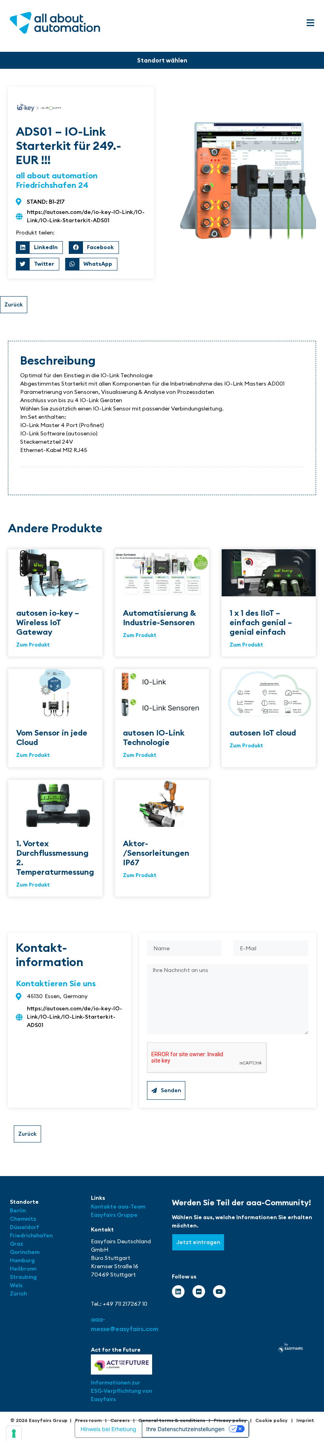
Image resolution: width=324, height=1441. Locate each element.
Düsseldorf (25, 1227)
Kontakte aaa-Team (118, 1206)
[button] (310, 23)
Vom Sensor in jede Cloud (51, 737)
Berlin (18, 1210)
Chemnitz (23, 1218)
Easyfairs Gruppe (114, 1214)
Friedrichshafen (31, 1235)
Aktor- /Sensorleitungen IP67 (156, 852)
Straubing (23, 1276)
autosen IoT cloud (263, 733)
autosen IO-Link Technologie (154, 737)
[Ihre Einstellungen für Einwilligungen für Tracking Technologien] (13, 1433)
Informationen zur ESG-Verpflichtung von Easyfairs (121, 1391)
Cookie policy (271, 1420)
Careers (120, 1420)
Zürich (18, 1293)
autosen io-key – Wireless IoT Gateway (47, 622)
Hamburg (22, 1260)
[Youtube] (219, 1291)
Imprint (305, 1420)
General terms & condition (170, 1420)
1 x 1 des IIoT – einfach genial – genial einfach (261, 622)
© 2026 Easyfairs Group (39, 1420)
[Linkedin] (178, 1291)
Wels (16, 1285)
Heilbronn (23, 1268)
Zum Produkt (33, 644)
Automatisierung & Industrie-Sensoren (159, 617)
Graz (16, 1243)
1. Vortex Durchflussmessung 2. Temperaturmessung (55, 857)
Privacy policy (230, 1420)
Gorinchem (25, 1252)
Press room (88, 1420)
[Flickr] (198, 1291)
